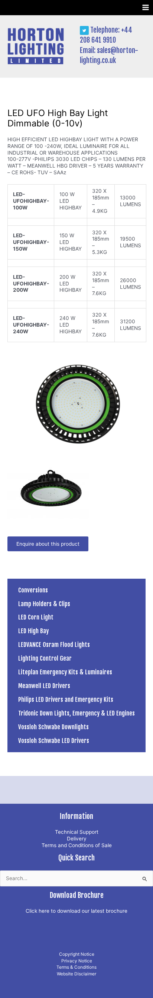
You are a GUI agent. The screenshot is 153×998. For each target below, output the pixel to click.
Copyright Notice (76, 954)
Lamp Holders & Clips (44, 604)
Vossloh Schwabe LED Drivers (53, 740)
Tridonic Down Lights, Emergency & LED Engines (76, 713)
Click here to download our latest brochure (76, 911)
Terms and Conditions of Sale (77, 845)
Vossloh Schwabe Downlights (53, 727)
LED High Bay (33, 631)
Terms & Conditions (76, 967)
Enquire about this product (47, 544)
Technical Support (76, 832)
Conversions (33, 590)
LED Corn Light (35, 617)
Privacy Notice (76, 961)
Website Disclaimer (76, 973)
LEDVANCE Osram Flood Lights (54, 644)
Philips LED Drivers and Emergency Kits (65, 699)
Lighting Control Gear (45, 658)
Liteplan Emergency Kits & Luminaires (65, 672)
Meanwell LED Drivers (44, 686)
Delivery (77, 839)
